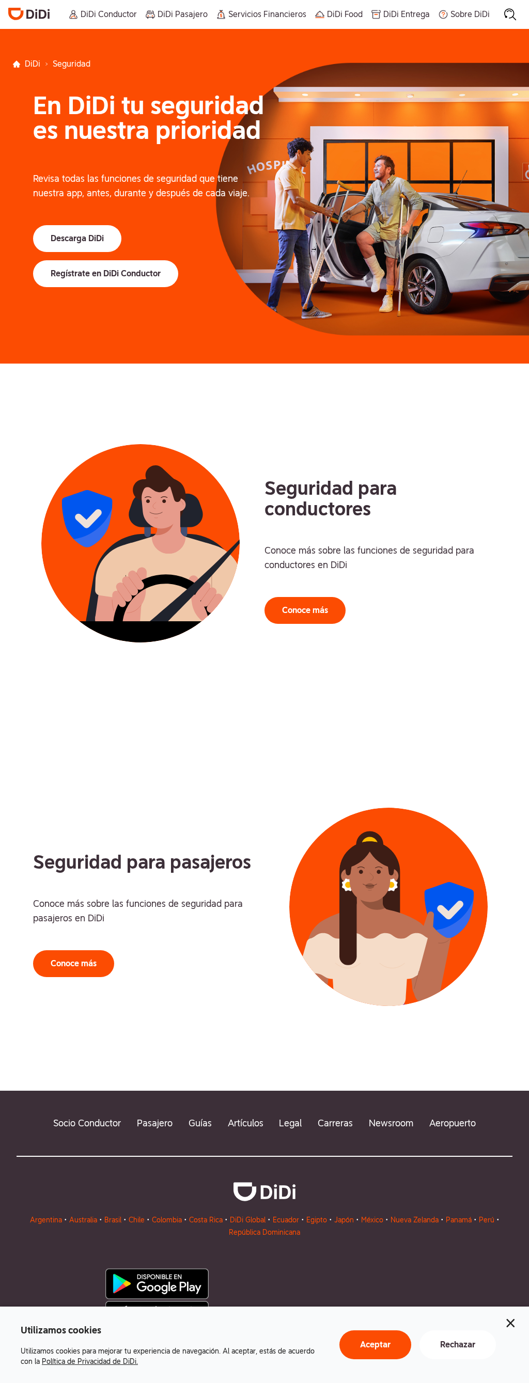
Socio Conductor (87, 1123)
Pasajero (155, 1123)
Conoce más (305, 610)
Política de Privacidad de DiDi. (90, 1361)
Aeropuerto (452, 1123)
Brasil (112, 1220)
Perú (486, 1220)
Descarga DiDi (77, 238)
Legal (290, 1123)
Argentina (46, 1220)
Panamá (459, 1220)
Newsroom (391, 1123)
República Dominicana (264, 1232)
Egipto (316, 1220)
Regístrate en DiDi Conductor (106, 273)
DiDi (32, 64)
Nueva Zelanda (415, 1220)
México (372, 1220)
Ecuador (286, 1220)
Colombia (167, 1220)
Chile (137, 1220)
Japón (344, 1220)
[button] (77, 238)
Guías (200, 1123)
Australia (83, 1220)
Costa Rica (206, 1220)
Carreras (335, 1123)
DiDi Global (248, 1220)
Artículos (245, 1123)
